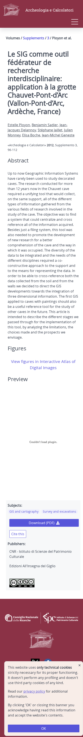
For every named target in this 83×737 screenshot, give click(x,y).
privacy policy (34, 691)
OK (43, 728)
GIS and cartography (24, 511)
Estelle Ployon (19, 125)
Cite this (17, 534)
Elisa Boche (31, 135)
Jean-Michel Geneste (58, 135)
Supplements (33, 38)
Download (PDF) (41, 523)
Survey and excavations (59, 511)
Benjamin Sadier (45, 125)
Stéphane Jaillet (50, 130)
